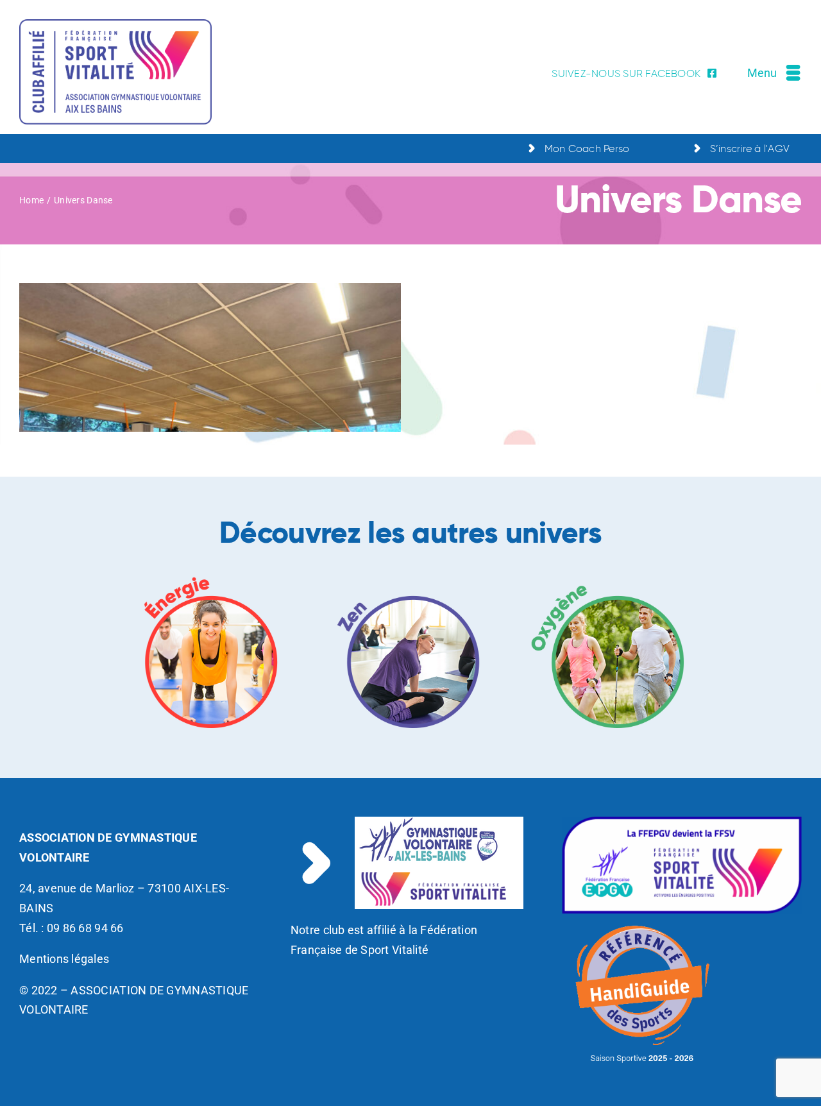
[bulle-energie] (211, 578)
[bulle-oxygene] (609, 578)
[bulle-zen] (410, 578)
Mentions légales (64, 959)
